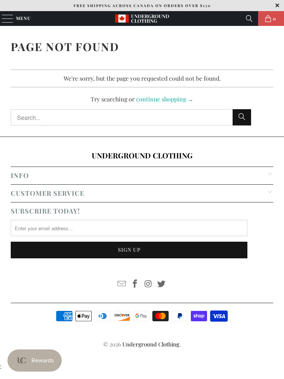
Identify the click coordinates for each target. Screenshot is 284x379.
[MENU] (4, 18)
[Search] (249, 18)
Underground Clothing (150, 344)
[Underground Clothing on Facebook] (135, 284)
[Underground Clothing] (142, 18)
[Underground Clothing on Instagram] (148, 284)
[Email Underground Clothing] (122, 284)
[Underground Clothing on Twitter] (161, 284)
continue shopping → (164, 99)
